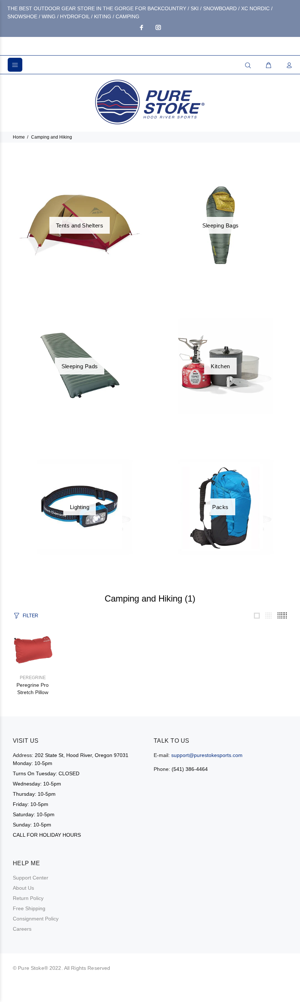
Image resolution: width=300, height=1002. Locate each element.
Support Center (30, 878)
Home (19, 137)
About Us (23, 888)
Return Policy (28, 898)
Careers (22, 929)
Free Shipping (29, 908)
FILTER (30, 615)
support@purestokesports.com (207, 755)
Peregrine (33, 677)
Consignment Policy (36, 919)
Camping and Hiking (51, 137)
